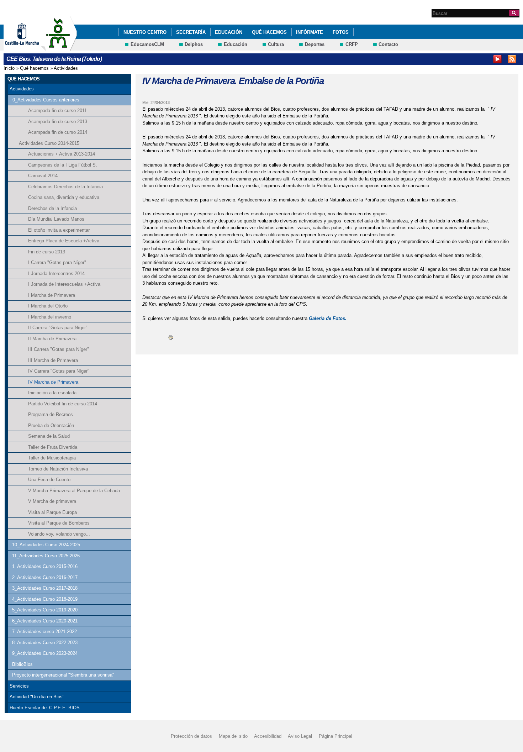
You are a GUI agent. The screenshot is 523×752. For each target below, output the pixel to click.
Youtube (497, 59)
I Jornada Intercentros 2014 (56, 273)
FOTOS (341, 32)
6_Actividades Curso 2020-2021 (45, 621)
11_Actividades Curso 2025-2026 (46, 555)
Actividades (66, 68)
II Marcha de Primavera (52, 338)
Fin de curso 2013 (46, 251)
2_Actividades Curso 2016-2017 (45, 577)
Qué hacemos (269, 32)
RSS (512, 59)
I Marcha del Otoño (48, 306)
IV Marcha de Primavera (53, 382)
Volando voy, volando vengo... (59, 534)
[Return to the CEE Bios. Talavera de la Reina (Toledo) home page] (59, 47)
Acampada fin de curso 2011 (57, 110)
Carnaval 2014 (43, 175)
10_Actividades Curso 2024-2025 (46, 544)
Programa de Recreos (50, 414)
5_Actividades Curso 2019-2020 (45, 609)
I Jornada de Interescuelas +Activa (64, 284)
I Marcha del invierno (49, 317)
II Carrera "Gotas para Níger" (58, 327)
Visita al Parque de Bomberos (59, 523)
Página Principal (335, 736)
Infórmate (309, 32)
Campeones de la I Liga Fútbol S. (62, 165)
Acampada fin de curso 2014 (57, 132)
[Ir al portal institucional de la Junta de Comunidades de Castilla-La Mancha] (31, 47)
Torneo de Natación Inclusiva (58, 469)
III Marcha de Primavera (53, 360)
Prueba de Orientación (51, 425)
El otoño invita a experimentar (59, 230)
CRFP (351, 44)
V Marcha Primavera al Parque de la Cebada (74, 490)
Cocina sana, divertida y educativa (63, 197)
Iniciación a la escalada (52, 392)
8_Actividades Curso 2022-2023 (45, 642)
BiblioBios (22, 664)
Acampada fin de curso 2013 (57, 121)
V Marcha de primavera (52, 501)
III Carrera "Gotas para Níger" (58, 349)
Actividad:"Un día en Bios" (37, 696)
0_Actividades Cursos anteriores (45, 99)
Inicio (9, 68)
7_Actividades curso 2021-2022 (44, 631)
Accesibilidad (267, 736)
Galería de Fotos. (328, 318)
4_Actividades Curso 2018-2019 (45, 599)
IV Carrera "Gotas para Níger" (58, 371)
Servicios (19, 686)
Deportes (314, 44)
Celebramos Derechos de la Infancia (65, 186)
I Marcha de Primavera (51, 295)
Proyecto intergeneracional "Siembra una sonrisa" (63, 675)
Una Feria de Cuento (49, 479)
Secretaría (191, 32)
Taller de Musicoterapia (52, 458)
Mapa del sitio (233, 736)
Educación (228, 32)
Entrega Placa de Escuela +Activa (63, 240)
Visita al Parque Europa (52, 512)
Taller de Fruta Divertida (52, 447)
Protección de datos (191, 736)
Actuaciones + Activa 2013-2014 (61, 154)
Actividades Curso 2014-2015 (49, 143)
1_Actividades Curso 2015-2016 (45, 566)
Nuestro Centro (145, 32)
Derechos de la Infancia (52, 208)
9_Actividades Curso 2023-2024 (45, 653)
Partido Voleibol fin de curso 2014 (62, 403)
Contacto (388, 44)
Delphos (194, 44)
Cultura (276, 44)
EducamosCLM (147, 44)
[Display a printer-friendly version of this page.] (171, 337)
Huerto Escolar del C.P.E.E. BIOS (45, 707)
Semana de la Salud (49, 436)
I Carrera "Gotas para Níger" (57, 262)
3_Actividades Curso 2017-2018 (45, 588)
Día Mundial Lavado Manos (56, 219)
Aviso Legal (300, 736)
